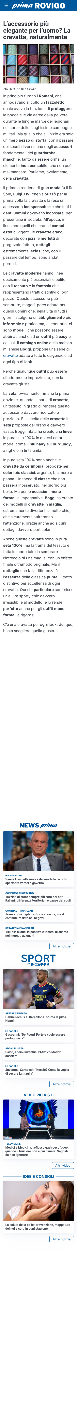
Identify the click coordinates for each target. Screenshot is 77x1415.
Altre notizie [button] (61, 946)
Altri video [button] (62, 1165)
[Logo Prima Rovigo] (38, 5)
